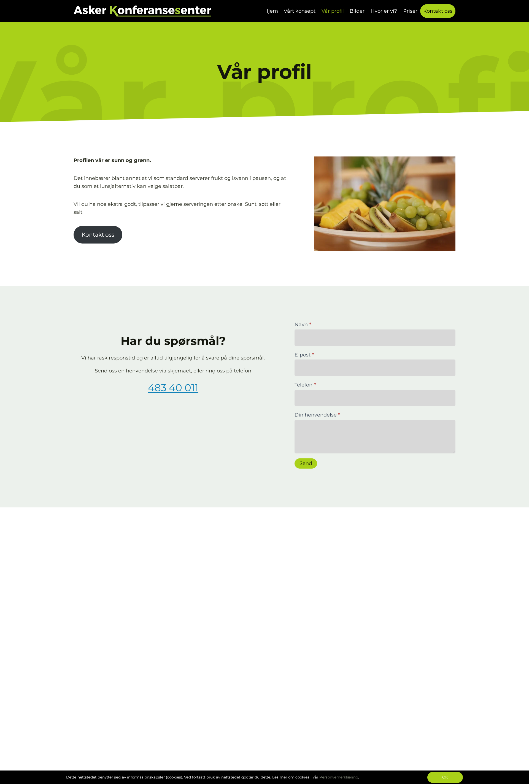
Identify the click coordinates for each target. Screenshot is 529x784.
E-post (304, 355)
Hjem (271, 11)
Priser (410, 11)
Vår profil (333, 11)
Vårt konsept (299, 11)
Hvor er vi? (384, 11)
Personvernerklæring (338, 777)
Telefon (305, 385)
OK (445, 777)
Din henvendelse (317, 415)
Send (305, 463)
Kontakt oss (437, 11)
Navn (303, 324)
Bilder (357, 11)
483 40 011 (173, 388)
